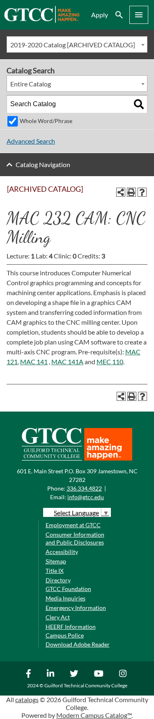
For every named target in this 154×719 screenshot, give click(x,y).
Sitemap (56, 561)
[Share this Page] (120, 192)
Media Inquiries (65, 598)
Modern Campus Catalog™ (93, 715)
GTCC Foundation (68, 588)
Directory (58, 580)
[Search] (138, 104)
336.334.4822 (84, 488)
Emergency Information (76, 607)
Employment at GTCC (73, 524)
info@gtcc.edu (85, 496)
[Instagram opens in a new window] (124, 673)
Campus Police (65, 635)
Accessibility (62, 551)
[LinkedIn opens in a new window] (51, 673)
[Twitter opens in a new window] (75, 673)
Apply (99, 15)
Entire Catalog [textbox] (30, 84)
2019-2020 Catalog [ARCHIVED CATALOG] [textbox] (72, 45)
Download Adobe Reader (78, 644)
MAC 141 (34, 361)
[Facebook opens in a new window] (29, 673)
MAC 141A (67, 361)
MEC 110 (110, 361)
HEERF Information (71, 626)
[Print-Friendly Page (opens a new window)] (131, 192)
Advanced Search (31, 141)
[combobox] (77, 44)
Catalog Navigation (43, 164)
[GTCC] (42, 20)
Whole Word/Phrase (46, 120)
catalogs (27, 699)
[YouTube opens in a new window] (100, 673)
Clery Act (58, 617)
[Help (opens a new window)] (142, 192)
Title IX (55, 570)
